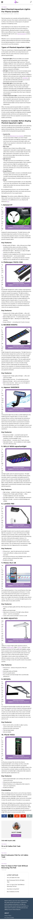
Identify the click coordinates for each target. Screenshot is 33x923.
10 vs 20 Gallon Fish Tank (10, 846)
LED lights (25, 78)
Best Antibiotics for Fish (13, 891)
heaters (20, 647)
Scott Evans (16, 13)
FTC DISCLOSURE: (9, 917)
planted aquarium (21, 33)
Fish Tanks (4, 7)
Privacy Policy (7, 915)
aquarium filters (10, 647)
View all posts (16, 835)
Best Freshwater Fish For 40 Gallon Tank (14, 856)
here (8, 201)
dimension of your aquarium (17, 136)
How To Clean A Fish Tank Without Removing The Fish (14, 867)
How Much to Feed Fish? (13, 889)
